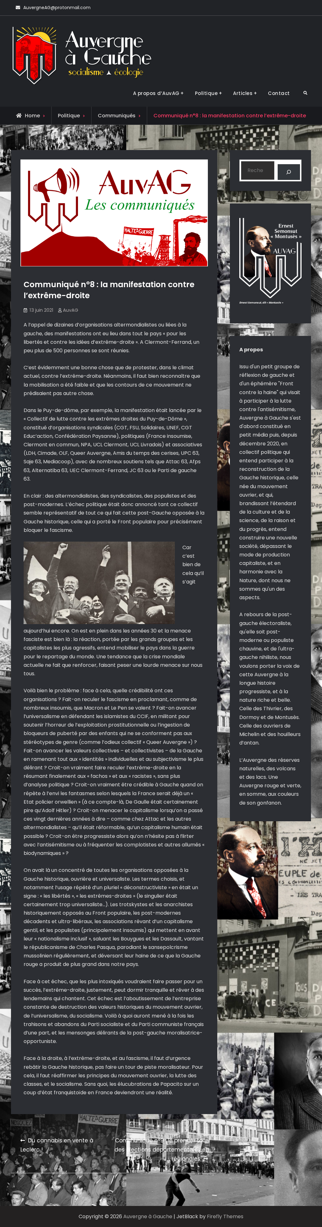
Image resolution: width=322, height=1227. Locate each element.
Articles (243, 93)
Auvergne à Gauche (147, 1216)
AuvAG (70, 310)
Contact (279, 93)
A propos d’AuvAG (156, 93)
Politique (206, 93)
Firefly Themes (225, 1216)
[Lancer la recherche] (289, 172)
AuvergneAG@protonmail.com (57, 7)
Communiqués (117, 115)
